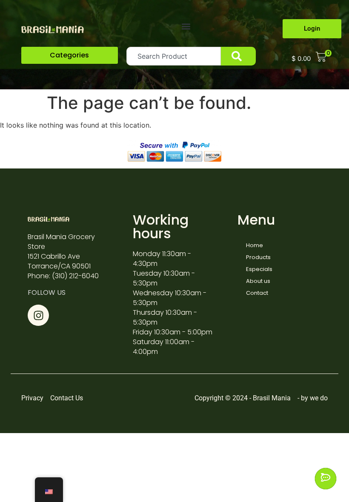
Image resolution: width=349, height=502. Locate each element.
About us (258, 281)
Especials (259, 269)
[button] (186, 26)
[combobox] (173, 56)
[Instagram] (38, 315)
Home (254, 245)
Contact (257, 293)
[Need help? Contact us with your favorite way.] (325, 478)
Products (258, 257)
